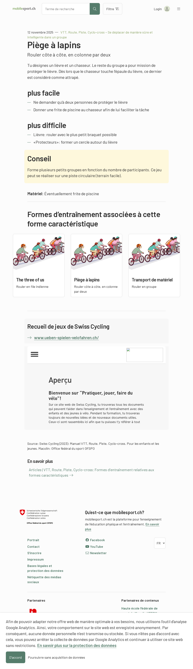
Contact (33, 546)
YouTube (96, 546)
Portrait (33, 540)
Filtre (110, 9)
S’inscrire (34, 553)
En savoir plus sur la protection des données (76, 645)
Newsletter (98, 553)
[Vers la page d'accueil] (24, 9)
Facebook (97, 540)
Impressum (35, 559)
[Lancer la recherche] (95, 9)
